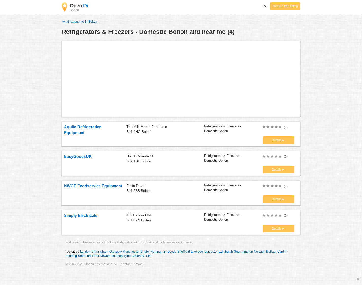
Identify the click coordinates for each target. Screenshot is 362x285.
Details (277, 140)
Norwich (259, 251)
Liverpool (197, 251)
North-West (72, 242)
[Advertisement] (181, 78)
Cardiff (282, 251)
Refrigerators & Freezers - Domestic (168, 242)
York (148, 256)
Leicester (211, 251)
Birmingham (99, 251)
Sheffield (183, 251)
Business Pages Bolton (98, 242)
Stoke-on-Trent (88, 256)
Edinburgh (226, 251)
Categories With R (129, 242)
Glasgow (115, 251)
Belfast (271, 251)
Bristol (144, 251)
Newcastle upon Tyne (115, 256)
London (85, 251)
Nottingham (158, 251)
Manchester (131, 251)
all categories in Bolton (81, 21)
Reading (71, 256)
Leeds (172, 251)
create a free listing (285, 6)
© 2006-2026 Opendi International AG (91, 264)
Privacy (138, 264)
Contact (126, 264)
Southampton (243, 251)
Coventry (138, 256)
